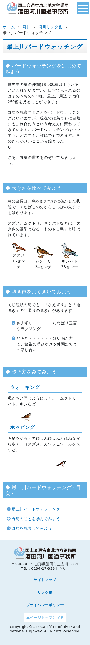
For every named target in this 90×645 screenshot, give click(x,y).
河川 (27, 27)
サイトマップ (45, 579)
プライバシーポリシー (45, 604)
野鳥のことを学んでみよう (36, 518)
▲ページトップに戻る (45, 617)
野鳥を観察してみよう (32, 528)
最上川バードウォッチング (36, 509)
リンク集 (45, 592)
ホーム (9, 27)
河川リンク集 (50, 27)
